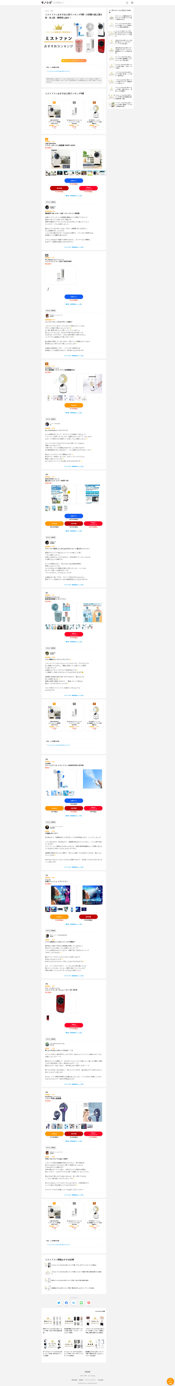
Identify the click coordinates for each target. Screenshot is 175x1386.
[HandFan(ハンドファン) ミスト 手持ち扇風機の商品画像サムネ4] (66, 1126)
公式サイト (74, 180)
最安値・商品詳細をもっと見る (74, 195)
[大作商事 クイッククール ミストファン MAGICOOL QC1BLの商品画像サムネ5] (72, 793)
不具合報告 (100, 1380)
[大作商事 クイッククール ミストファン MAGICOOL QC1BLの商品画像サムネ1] (48, 793)
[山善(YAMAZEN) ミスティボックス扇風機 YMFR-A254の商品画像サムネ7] (84, 173)
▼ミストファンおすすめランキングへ (74, 60)
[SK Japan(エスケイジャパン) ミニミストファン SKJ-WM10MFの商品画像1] (60, 275)
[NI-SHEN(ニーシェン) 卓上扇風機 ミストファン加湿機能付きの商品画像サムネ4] (66, 398)
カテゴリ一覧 (83, 1375)
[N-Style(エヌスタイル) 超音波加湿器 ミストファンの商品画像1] (60, 612)
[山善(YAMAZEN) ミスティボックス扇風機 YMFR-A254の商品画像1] (60, 159)
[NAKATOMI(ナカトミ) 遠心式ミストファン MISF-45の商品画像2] (92, 494)
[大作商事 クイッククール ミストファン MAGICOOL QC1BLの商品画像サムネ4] (66, 793)
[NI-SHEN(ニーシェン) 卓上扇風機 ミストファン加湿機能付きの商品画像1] (60, 383)
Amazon (73, 405)
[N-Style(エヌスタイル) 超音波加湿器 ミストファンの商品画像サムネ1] (48, 627)
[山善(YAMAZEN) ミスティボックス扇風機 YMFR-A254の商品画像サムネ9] (96, 173)
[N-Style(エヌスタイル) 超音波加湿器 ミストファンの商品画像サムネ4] (66, 627)
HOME (87, 1372)
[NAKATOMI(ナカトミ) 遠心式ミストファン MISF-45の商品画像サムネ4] (66, 508)
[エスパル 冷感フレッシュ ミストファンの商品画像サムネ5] (72, 909)
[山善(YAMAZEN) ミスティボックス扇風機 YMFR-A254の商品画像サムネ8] (90, 173)
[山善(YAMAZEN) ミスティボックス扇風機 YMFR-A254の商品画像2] (92, 159)
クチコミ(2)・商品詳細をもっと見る (74, 247)
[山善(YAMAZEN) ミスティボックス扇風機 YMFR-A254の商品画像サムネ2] (54, 173)
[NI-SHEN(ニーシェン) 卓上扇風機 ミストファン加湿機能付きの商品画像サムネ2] (54, 398)
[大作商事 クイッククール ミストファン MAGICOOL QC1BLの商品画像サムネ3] (60, 793)
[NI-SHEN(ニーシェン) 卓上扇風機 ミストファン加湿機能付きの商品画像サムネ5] (72, 398)
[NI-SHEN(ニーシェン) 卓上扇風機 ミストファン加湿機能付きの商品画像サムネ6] (78, 398)
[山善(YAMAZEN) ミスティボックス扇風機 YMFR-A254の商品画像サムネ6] (78, 173)
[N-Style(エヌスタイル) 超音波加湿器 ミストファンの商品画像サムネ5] (72, 627)
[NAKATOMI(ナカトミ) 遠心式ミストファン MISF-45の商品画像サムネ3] (60, 508)
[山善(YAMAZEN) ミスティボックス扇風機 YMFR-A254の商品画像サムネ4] (66, 173)
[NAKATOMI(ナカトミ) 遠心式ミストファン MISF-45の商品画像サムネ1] (48, 508)
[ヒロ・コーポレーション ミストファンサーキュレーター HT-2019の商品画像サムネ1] (48, 1018)
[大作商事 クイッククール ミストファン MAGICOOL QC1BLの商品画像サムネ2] (54, 793)
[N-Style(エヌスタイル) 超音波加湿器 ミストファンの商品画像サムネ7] (84, 627)
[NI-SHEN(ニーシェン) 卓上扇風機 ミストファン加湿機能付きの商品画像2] (92, 383)
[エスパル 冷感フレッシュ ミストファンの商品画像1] (60, 895)
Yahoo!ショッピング (88, 188)
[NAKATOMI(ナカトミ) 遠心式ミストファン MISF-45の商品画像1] (60, 494)
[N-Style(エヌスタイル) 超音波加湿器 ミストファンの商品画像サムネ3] (60, 627)
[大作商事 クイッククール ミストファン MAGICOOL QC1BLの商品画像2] (92, 779)
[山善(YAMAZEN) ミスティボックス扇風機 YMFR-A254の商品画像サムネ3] (60, 173)
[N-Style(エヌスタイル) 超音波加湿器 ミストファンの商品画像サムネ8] (90, 627)
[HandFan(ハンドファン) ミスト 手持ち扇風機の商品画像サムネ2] (54, 1126)
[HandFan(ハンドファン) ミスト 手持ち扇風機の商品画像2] (92, 1112)
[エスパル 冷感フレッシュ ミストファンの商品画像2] (92, 895)
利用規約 (81, 1380)
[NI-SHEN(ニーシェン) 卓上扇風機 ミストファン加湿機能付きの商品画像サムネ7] (84, 398)
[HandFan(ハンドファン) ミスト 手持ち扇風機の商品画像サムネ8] (90, 1126)
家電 (103, 1311)
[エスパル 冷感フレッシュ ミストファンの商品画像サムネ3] (60, 909)
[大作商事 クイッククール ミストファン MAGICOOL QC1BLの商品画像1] (60, 779)
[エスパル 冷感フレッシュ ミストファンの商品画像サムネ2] (54, 909)
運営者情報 (74, 1380)
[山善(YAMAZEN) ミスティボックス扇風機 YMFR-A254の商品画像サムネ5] (72, 173)
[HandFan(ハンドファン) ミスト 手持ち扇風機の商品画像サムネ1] (48, 1126)
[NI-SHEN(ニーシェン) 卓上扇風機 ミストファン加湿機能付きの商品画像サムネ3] (60, 398)
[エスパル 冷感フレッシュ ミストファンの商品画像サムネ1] (48, 909)
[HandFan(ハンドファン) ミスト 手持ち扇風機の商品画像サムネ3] (60, 1126)
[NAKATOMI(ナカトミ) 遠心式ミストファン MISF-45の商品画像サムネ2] (54, 508)
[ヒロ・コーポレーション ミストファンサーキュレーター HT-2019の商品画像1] (60, 1003)
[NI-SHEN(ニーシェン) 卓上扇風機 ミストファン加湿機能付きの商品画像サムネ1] (48, 398)
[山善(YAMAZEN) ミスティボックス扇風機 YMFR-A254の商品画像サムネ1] (48, 173)
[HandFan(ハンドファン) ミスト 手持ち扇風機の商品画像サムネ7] (84, 1126)
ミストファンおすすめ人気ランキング (59, 71)
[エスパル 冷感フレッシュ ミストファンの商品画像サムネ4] (66, 909)
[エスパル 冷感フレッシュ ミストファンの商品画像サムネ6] (78, 909)
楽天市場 (59, 188)
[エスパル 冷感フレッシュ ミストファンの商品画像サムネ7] (84, 909)
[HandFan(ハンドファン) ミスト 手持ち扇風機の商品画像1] (60, 1112)
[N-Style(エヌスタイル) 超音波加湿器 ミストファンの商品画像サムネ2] (54, 627)
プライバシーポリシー (90, 1380)
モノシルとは (91, 1375)
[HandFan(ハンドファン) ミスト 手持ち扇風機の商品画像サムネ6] (78, 1126)
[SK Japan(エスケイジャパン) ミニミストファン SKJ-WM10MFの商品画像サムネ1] (48, 289)
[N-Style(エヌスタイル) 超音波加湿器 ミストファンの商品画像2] (92, 612)
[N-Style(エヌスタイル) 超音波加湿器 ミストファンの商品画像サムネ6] (78, 627)
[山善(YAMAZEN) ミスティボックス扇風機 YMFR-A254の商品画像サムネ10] (102, 173)
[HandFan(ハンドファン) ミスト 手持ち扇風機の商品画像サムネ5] (72, 1126)
